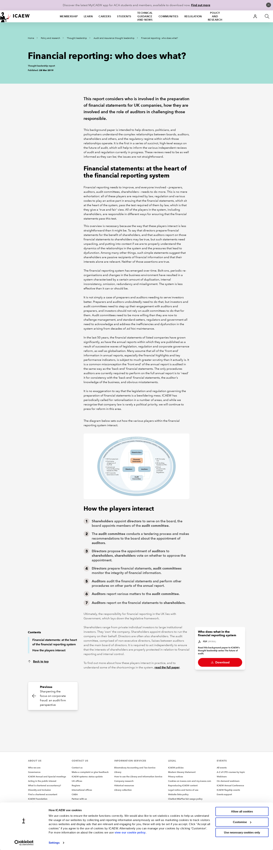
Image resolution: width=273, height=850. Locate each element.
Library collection (123, 789)
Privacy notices (175, 776)
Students (124, 16)
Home (31, 38)
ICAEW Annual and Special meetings (47, 776)
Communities (168, 16)
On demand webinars (228, 781)
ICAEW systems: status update (87, 776)
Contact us (77, 767)
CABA (75, 794)
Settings (54, 842)
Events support (224, 794)
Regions (76, 785)
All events (222, 767)
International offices (82, 789)
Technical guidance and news (145, 16)
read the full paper (167, 667)
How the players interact (48, 650)
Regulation (193, 16)
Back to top (41, 661)
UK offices (77, 781)
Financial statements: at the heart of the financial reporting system (54, 642)
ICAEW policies (175, 767)
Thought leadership (77, 38)
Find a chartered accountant (42, 794)
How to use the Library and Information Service (138, 776)
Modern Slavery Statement (182, 772)
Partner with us (79, 798)
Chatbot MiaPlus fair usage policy (185, 798)
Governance (34, 772)
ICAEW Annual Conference (230, 785)
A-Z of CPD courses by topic (231, 772)
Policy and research (215, 16)
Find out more (200, 5)
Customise (240, 822)
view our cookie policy (130, 832)
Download (222, 662)
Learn (88, 16)
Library (117, 772)
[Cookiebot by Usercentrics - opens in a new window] (24, 843)
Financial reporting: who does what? (159, 38)
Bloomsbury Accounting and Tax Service (134, 767)
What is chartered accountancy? (44, 785)
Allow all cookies (242, 811)
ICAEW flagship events (228, 789)
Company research (124, 781)
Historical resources (124, 785)
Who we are (34, 767)
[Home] (15, 16)
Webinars (222, 776)
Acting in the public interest (42, 781)
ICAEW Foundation (37, 798)
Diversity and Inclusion (39, 789)
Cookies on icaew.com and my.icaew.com (189, 781)
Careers (105, 16)
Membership (69, 16)
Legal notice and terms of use (183, 789)
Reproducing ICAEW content (183, 785)
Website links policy (178, 794)
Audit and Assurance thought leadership (114, 38)
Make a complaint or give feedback (90, 772)
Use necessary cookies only (242, 832)
